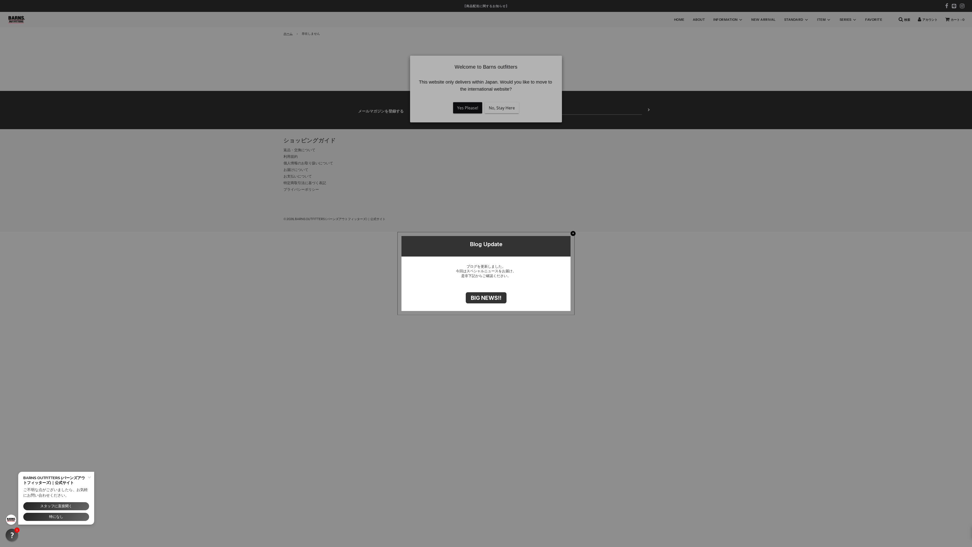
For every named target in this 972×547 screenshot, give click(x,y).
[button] (12, 535)
